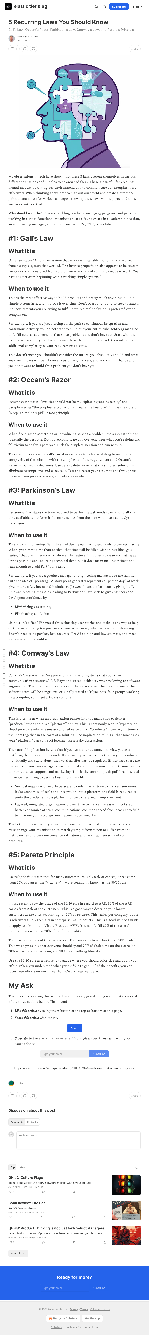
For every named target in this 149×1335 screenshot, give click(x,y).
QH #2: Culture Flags (25, 1178)
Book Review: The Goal (27, 1203)
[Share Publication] (104, 6)
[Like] (10, 1217)
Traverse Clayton (27, 36)
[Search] (96, 6)
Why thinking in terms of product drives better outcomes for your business (55, 1233)
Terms (84, 1309)
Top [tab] (13, 1167)
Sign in (137, 6)
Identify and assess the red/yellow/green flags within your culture (49, 1182)
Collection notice (100, 1309)
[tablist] (24, 1122)
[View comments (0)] (24, 48)
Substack (56, 1327)
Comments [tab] (17, 1122)
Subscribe (119, 6)
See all (15, 1253)
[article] (74, 1185)
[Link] (3, 238)
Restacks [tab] (32, 1122)
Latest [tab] (22, 1167)
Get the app (92, 1318)
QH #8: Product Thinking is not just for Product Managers (56, 1228)
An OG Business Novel (22, 1208)
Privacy (74, 1309)
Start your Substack (65, 1318)
